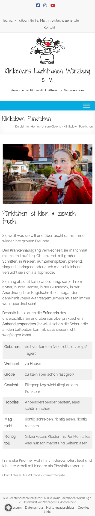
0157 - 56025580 (21, 20)
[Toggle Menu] (86, 106)
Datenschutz (34, 507)
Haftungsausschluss (60, 507)
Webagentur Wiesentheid (59, 502)
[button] (8, 507)
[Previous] (12, 174)
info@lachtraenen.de (63, 20)
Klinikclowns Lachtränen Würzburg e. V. (47, 75)
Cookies (83, 507)
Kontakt (49, 27)
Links (47, 511)
